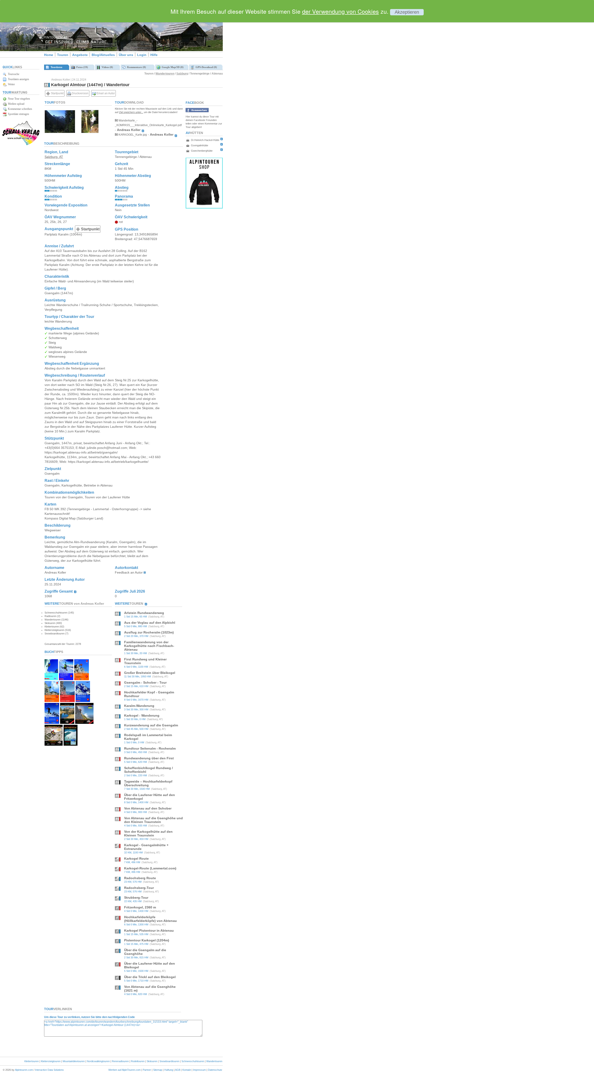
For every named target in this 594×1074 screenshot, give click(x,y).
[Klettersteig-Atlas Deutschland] (84, 723)
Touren (62, 55)
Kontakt (186, 1069)
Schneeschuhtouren (192, 1061)
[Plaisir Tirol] (67, 701)
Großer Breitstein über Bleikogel (149, 673)
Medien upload (15, 103)
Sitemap (157, 1069)
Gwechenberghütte (202, 150)
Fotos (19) (81, 67)
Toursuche (12, 74)
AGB (177, 1069)
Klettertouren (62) (54, 626)
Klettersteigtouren (51, 1061)
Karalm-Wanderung (139, 706)
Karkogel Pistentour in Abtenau (149, 930)
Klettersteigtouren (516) (58, 630)
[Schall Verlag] (20, 144)
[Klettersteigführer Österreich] (52, 701)
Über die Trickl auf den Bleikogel (150, 977)
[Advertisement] (262, 79)
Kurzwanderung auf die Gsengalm (151, 725)
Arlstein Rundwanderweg (144, 613)
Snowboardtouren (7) (56, 633)
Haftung (168, 1069)
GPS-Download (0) (205, 67)
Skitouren (152, 1061)
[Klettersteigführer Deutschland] (81, 679)
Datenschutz (215, 1069)
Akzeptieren (407, 12)
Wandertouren (164, 73)
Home (48, 55)
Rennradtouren (120, 1061)
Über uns (126, 55)
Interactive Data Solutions (49, 1069)
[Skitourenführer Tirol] (52, 723)
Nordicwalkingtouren (98, 1061)
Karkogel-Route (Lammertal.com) (150, 868)
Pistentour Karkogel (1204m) (146, 940)
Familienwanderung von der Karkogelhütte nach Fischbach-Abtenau (149, 645)
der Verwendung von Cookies (340, 11)
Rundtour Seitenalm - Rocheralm (150, 748)
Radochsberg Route (140, 878)
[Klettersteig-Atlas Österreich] (54, 744)
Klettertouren (31, 1061)
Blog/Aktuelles (103, 55)
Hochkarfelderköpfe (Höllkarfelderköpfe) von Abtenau (150, 919)
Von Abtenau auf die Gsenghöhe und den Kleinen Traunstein (153, 820)
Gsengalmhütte (199, 145)
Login (141, 55)
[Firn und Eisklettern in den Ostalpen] (66, 679)
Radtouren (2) (52, 616)
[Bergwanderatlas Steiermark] (67, 723)
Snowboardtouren (169, 1061)
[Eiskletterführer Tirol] (51, 679)
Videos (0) (106, 67)
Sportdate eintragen (17, 114)
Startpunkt (57, 93)
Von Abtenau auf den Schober (147, 808)
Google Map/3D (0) (172, 67)
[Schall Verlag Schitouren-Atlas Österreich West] (70, 744)
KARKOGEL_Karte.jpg (132, 134)
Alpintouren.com (24, 1069)
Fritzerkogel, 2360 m (140, 907)
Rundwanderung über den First (149, 758)
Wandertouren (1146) (56, 619)
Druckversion (79, 93)
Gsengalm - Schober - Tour (145, 682)
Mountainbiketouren (74, 1061)
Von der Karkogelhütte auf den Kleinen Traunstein (148, 833)
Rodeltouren (138, 1061)
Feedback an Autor (129, 572)
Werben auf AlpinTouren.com (124, 1069)
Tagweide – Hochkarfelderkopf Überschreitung (148, 783)
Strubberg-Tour (136, 897)
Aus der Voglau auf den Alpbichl (149, 622)
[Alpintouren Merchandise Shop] (204, 207)
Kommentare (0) (136, 67)
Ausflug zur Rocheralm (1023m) (149, 632)
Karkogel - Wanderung (141, 715)
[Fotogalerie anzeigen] (60, 132)
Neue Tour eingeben (18, 98)
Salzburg (182, 73)
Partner (147, 1069)
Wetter (10, 84)
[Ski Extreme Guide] (83, 701)
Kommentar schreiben (19, 109)
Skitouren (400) (53, 623)
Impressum (199, 1069)
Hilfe (154, 55)
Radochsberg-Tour (139, 888)
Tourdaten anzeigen (17, 79)
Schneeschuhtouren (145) (59, 612)
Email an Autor (105, 93)
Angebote (80, 55)
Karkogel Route (136, 858)
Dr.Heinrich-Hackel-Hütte (205, 140)
